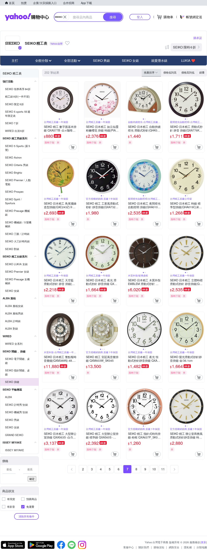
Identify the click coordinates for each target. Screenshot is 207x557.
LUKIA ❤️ (188, 60)
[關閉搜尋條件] (64, 17)
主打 (15, 60)
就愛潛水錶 (159, 60)
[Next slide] (75, 100)
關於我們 (143, 547)
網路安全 (174, 547)
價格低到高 (169, 72)
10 (154, 469)
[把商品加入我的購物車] (73, 147)
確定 (32, 479)
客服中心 (128, 547)
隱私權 (188, 547)
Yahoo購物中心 (27, 17)
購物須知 (159, 547)
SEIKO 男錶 (101, 60)
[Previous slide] (45, 100)
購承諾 (197, 38)
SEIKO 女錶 (130, 60)
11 (163, 469)
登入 (140, 17)
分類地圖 (201, 547)
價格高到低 (187, 72)
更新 (203, 542)
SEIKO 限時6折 (184, 47)
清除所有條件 (26, 516)
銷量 (202, 72)
